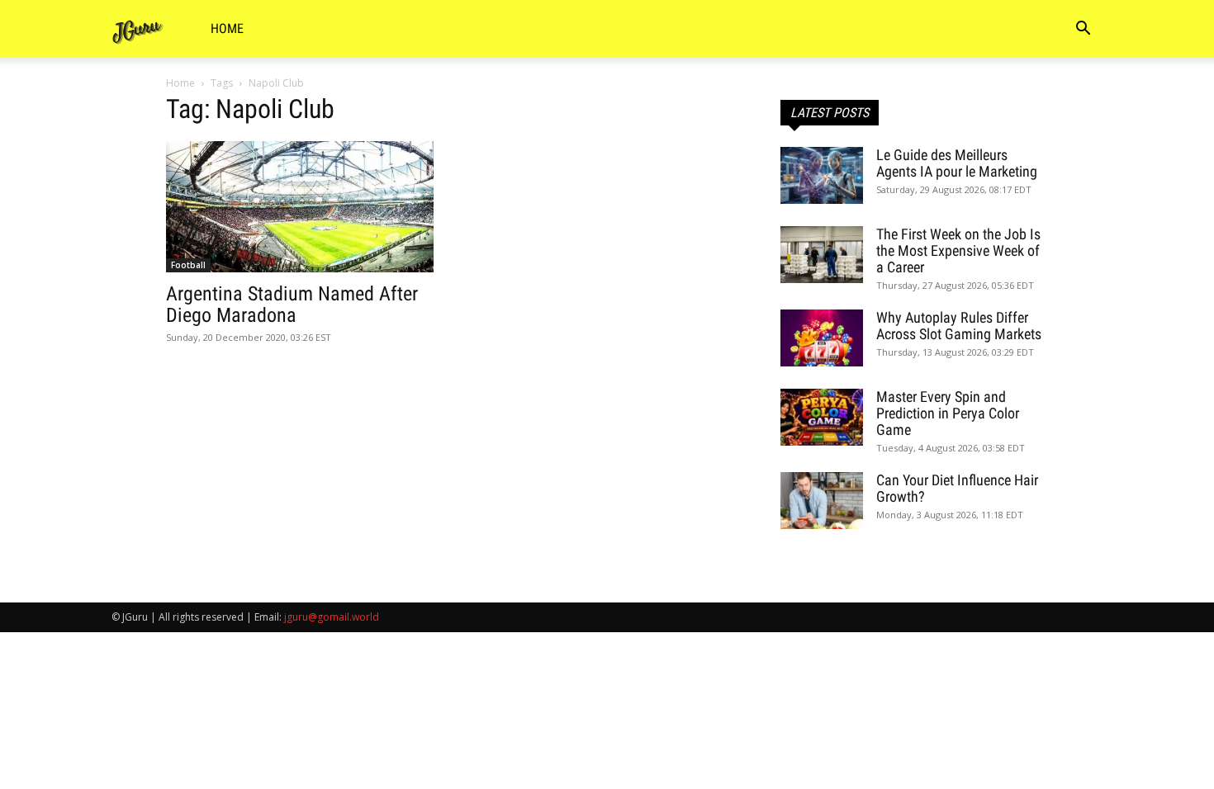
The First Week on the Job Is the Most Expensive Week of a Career (958, 250)
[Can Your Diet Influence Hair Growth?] (821, 500)
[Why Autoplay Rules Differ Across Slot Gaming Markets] (821, 337)
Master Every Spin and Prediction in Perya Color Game (947, 413)
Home (227, 28)
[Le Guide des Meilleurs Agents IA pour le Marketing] (821, 175)
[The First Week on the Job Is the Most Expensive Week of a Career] (821, 254)
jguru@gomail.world (331, 617)
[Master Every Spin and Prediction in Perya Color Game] (821, 417)
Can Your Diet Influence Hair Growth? (957, 488)
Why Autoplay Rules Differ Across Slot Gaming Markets (958, 326)
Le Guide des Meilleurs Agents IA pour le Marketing (956, 163)
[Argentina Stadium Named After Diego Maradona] (300, 206)
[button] (1083, 30)
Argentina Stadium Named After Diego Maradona (292, 304)
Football (188, 265)
